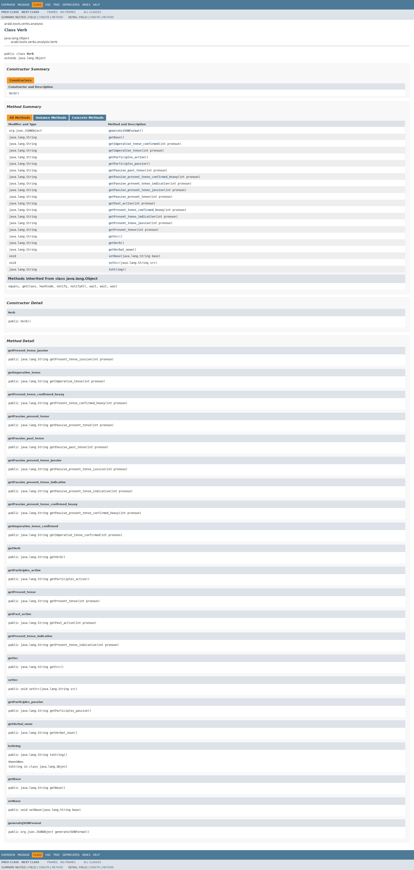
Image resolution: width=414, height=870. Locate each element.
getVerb (115, 243)
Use (48, 4)
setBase (115, 256)
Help (96, 4)
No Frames (68, 12)
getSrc (114, 236)
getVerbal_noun (121, 249)
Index (86, 4)
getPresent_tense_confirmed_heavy (136, 210)
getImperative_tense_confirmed (134, 144)
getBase (115, 137)
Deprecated (71, 4)
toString (115, 269)
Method (57, 17)
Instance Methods (51, 117)
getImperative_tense (125, 150)
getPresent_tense (122, 229)
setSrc (114, 262)
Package (24, 4)
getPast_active (121, 203)
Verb (12, 93)
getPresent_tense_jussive (129, 223)
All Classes (92, 12)
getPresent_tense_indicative (132, 216)
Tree (56, 4)
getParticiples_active (127, 157)
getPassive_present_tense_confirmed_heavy (143, 177)
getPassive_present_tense (129, 196)
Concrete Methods (88, 117)
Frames (52, 12)
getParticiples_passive (128, 163)
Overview (8, 4)
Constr (44, 17)
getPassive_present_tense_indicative (139, 183)
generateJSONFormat (124, 130)
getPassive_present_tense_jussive (136, 190)
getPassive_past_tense (127, 170)
